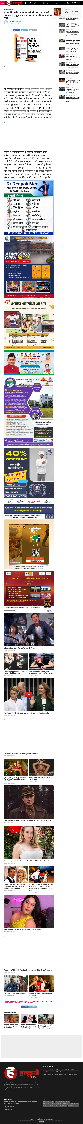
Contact (6, 1107)
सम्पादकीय (65, 3)
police (50, 1001)
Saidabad (17, 1002)
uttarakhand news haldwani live (52, 1103)
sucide (23, 1002)
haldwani (45, 1105)
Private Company (9, 1002)
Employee (20, 1001)
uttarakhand (74, 1103)
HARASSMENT (27, 1001)
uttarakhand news (48, 1101)
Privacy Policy (8, 1109)
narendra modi (42, 1001)
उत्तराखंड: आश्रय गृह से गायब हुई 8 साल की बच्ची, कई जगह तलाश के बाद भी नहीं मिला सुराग (28, 1026)
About (5, 1104)
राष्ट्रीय (25, 3)
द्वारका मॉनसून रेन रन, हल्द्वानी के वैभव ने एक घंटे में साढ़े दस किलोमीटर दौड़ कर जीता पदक (45, 1026)
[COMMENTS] (41, 30)
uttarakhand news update (62, 1101)
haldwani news (54, 1105)
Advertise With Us (9, 1106)
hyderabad (34, 1001)
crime (14, 1001)
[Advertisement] (41, 1046)
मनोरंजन (57, 3)
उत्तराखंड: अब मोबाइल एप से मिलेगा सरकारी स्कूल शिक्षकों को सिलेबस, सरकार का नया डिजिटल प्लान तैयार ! (20, 1102)
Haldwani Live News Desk (18, 21)
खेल (51, 3)
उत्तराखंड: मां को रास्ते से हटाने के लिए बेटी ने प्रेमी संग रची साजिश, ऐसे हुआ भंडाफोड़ (11, 1026)
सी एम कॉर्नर (33, 3)
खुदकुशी (31, 1002)
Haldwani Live (43, 1118)
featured (70, 1105)
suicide (27, 1002)
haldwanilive (65, 1103)
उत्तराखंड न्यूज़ (43, 3)
